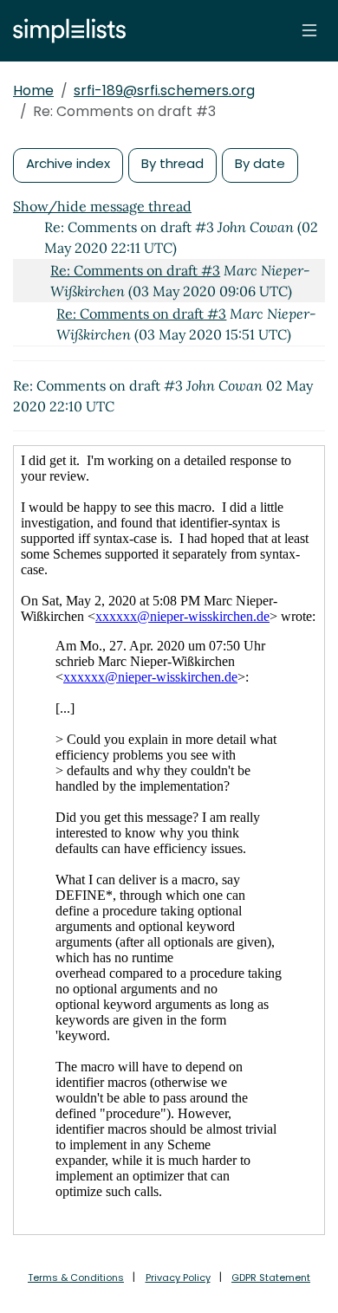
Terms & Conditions (76, 1277)
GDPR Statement (270, 1277)
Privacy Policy (178, 1277)
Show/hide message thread (102, 206)
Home (33, 90)
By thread (172, 163)
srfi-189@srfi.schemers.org (164, 90)
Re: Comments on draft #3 (135, 270)
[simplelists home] (65, 31)
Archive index (68, 163)
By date (260, 163)
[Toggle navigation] (309, 30)
